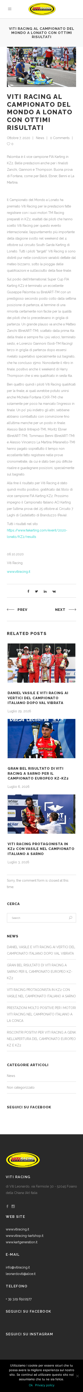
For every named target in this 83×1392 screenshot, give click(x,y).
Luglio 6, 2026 (19, 786)
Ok (31, 1385)
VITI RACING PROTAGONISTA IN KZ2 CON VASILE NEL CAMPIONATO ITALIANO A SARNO (41, 849)
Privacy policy (44, 1385)
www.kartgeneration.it (21, 1242)
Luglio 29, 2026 (19, 711)
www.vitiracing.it (18, 571)
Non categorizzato (21, 1087)
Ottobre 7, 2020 (18, 138)
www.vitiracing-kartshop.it (24, 1236)
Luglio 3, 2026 (18, 862)
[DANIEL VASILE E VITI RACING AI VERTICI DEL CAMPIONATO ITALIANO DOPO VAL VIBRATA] (41, 663)
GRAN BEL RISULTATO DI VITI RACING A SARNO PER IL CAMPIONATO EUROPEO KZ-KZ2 (38, 773)
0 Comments (60, 138)
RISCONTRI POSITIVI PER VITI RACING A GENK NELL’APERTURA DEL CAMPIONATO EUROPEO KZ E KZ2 (41, 1039)
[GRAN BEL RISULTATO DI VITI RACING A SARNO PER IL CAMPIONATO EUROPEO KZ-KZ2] (41, 738)
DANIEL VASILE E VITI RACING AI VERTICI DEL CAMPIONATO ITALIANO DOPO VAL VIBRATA (38, 698)
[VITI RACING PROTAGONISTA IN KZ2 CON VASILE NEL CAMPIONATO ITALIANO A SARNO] (41, 814)
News (40, 138)
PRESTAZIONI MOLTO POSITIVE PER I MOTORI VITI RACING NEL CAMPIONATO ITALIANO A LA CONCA (41, 1014)
